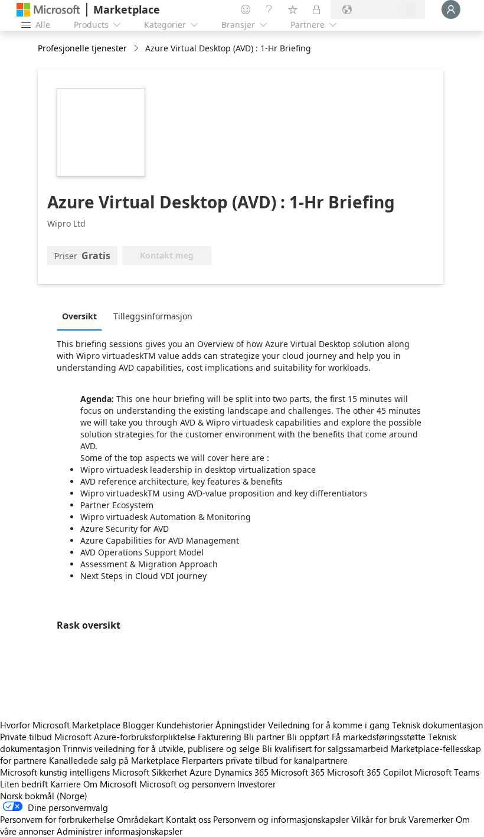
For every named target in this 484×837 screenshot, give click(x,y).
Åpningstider (240, 725)
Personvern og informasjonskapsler (281, 819)
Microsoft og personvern (187, 784)
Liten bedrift (24, 784)
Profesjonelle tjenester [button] (82, 48)
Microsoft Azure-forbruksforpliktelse (126, 737)
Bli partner (264, 737)
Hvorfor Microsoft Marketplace (60, 725)
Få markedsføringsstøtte (379, 737)
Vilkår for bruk (378, 819)
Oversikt (79, 316)
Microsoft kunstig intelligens (55, 772)
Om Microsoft (110, 784)
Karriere (65, 784)
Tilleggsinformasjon (152, 316)
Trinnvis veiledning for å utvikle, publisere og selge (161, 748)
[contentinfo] (137, 48)
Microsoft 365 (298, 772)
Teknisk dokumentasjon (437, 725)
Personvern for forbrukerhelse (57, 819)
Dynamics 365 (241, 772)
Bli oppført (308, 737)
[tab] (82, 316)
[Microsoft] (48, 10)
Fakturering (219, 737)
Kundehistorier (184, 725)
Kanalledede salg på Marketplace (114, 760)
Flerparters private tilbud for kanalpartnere (265, 760)
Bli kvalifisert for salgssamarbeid (325, 748)
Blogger (138, 725)
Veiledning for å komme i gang (329, 725)
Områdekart (140, 819)
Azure (200, 772)
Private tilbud (26, 737)
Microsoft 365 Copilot (369, 772)
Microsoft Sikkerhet (149, 772)
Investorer (256, 784)
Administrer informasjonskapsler (119, 831)
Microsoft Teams (446, 772)
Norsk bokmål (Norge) (43, 796)
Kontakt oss (188, 819)
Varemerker (430, 819)
